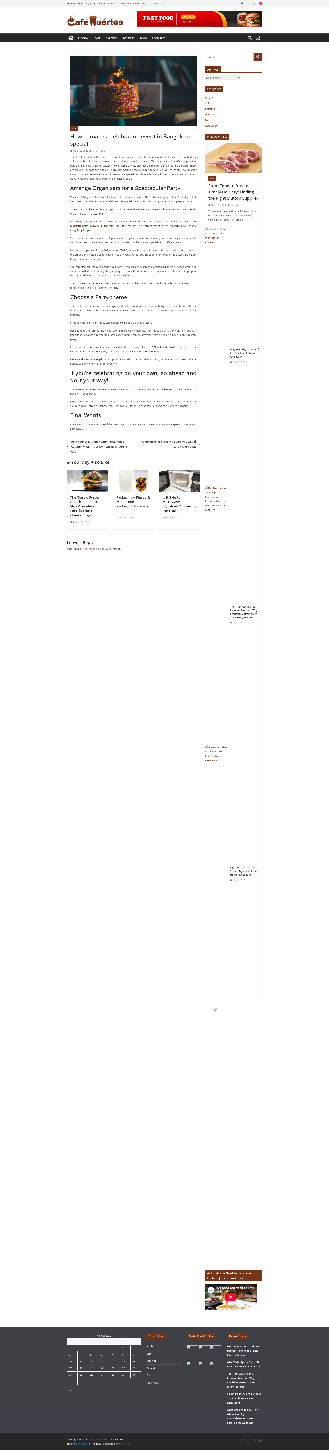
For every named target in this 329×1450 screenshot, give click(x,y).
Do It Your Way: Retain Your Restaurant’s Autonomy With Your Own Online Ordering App (99, 447)
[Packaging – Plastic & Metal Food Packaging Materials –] (133, 473)
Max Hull (234, 205)
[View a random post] (258, 38)
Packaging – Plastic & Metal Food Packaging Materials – (133, 504)
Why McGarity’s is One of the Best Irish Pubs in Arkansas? (244, 353)
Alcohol (83, 38)
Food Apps (159, 38)
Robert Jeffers (98, 150)
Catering (112, 38)
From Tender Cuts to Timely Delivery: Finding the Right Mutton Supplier (233, 192)
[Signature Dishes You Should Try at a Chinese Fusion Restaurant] (216, 873)
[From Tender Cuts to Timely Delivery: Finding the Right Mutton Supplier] (233, 158)
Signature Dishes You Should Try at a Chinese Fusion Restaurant (243, 871)
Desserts (129, 38)
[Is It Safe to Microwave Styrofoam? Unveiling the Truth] (179, 473)
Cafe (97, 38)
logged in (90, 549)
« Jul (69, 1390)
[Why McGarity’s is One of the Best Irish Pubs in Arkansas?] (216, 355)
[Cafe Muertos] (71, 38)
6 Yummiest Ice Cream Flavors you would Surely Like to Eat (169, 444)
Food (143, 38)
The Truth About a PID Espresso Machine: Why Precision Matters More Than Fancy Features (140, 5)
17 (70, 1368)
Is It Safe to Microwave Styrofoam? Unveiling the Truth (179, 504)
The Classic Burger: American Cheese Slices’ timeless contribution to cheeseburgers (85, 506)
